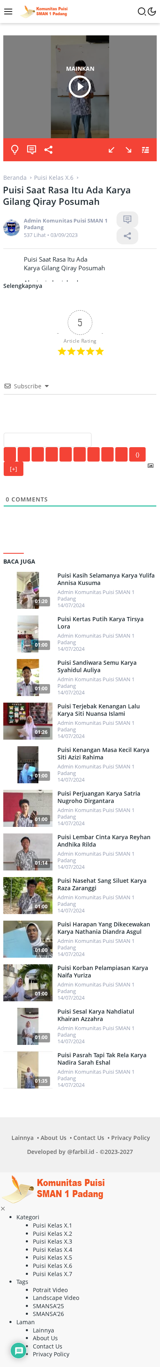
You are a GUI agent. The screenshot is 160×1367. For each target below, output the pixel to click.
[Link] (121, 454)
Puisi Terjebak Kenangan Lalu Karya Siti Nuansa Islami (98, 710)
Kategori (27, 1217)
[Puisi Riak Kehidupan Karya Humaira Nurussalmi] (128, 149)
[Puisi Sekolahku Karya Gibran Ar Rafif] (111, 149)
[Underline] (38, 454)
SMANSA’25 (48, 1306)
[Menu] (10, 11)
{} (137, 454)
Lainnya (22, 1138)
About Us (53, 1138)
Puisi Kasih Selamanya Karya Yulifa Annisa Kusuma (106, 579)
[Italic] (24, 454)
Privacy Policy (130, 1138)
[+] (13, 469)
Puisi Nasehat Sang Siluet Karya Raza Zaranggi (101, 884)
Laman (25, 1322)
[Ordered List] (65, 454)
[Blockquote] (93, 454)
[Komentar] (31, 149)
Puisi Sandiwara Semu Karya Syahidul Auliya (97, 666)
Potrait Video (50, 1290)
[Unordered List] (79, 454)
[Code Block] (107, 454)
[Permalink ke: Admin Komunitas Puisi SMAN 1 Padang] (11, 227)
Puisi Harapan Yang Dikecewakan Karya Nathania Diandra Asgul (103, 928)
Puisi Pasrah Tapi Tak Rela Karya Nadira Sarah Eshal (101, 1058)
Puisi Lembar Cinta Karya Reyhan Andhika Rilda (104, 840)
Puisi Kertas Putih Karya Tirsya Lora (100, 622)
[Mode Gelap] (152, 11)
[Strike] (52, 454)
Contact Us (88, 1138)
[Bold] (10, 454)
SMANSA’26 (48, 1314)
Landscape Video (56, 1298)
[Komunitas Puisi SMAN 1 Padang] (43, 11)
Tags (22, 1282)
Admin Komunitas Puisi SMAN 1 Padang (65, 224)
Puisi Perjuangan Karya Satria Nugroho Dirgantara (98, 797)
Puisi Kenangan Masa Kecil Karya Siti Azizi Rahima (103, 753)
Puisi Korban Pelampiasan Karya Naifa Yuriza (102, 971)
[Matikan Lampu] (14, 149)
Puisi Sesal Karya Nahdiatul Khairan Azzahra (95, 1015)
